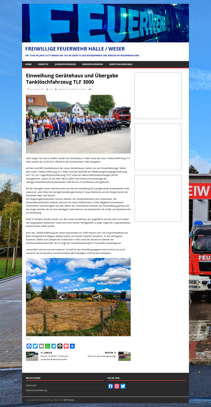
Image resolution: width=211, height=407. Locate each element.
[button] (128, 296)
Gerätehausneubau (120, 64)
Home (28, 64)
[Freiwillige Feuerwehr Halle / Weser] (105, 40)
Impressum (31, 385)
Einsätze (43, 64)
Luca (51, 89)
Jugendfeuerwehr (65, 64)
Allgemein (62, 89)
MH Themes (69, 400)
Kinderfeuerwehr (92, 64)
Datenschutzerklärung (36, 390)
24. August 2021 (37, 89)
